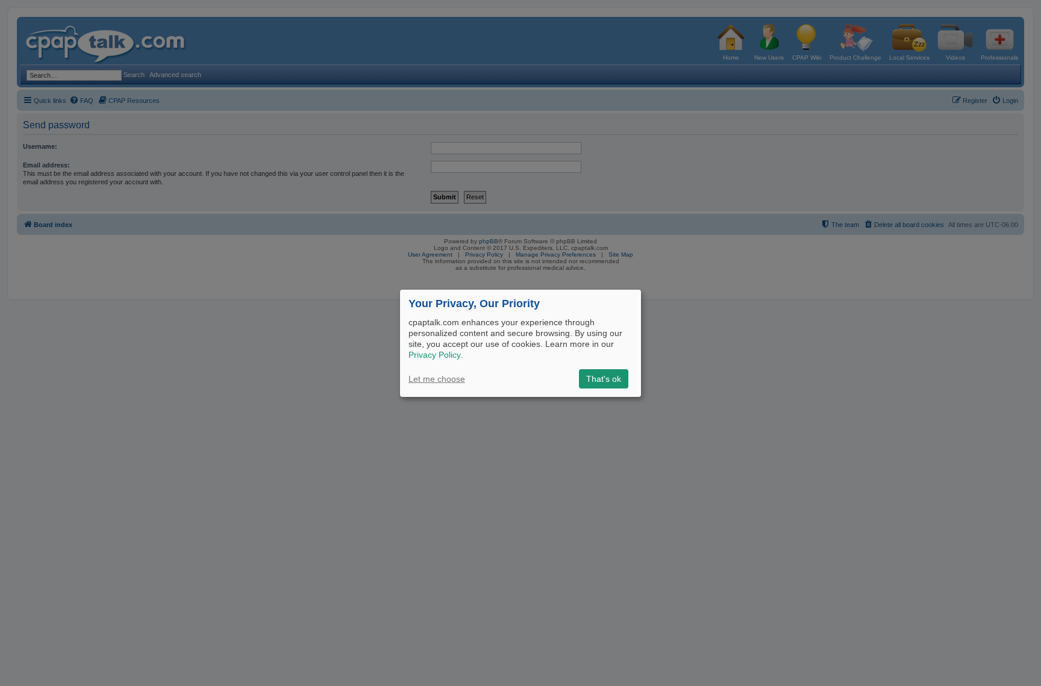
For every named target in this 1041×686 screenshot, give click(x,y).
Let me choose (436, 379)
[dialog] (520, 342)
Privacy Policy (434, 355)
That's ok (603, 379)
